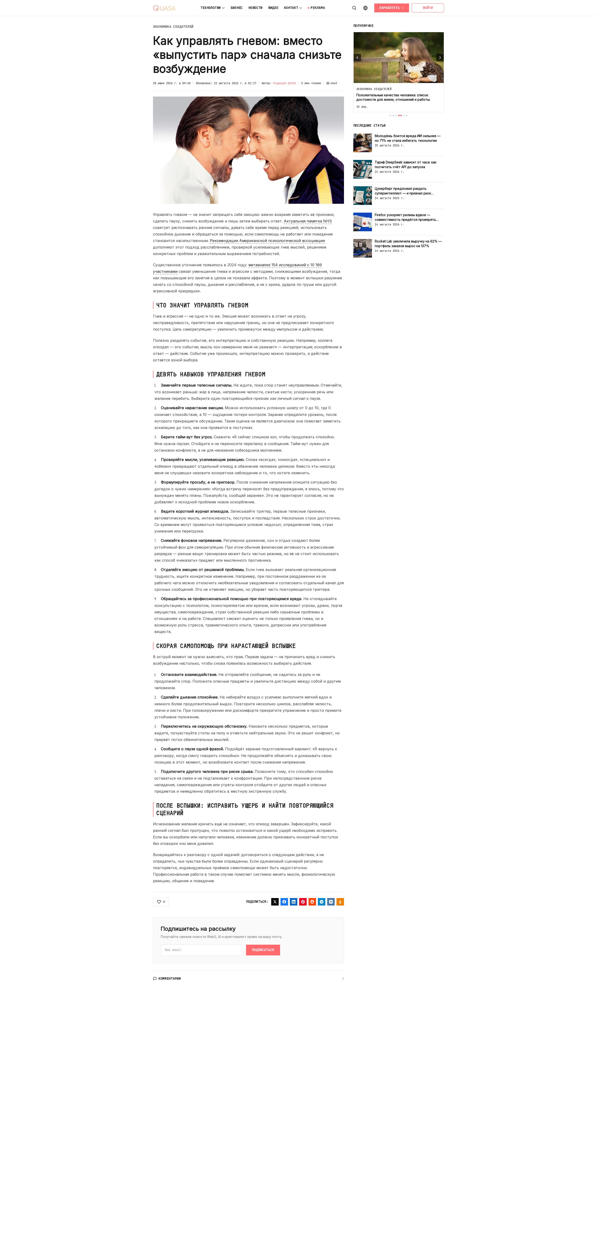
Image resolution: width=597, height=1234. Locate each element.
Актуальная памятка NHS (308, 221)
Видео (273, 8)
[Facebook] (284, 902)
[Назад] (357, 57)
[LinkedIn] (293, 902)
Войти (428, 8)
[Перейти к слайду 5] (404, 115)
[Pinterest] (303, 902)
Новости (255, 8)
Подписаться (263, 950)
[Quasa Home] (164, 8)
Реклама (318, 8)
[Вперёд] (440, 57)
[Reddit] (312, 902)
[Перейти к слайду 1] (390, 115)
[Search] (354, 8)
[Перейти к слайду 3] (396, 115)
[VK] (331, 902)
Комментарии (170, 978)
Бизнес (237, 8)
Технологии (211, 8)
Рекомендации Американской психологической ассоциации (267, 240)
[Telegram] (321, 902)
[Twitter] (275, 902)
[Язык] (365, 8)
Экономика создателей (173, 26)
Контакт (291, 8)
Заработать (389, 8)
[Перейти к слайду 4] (400, 115)
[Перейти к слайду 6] (406, 115)
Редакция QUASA (284, 83)
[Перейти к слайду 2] (393, 115)
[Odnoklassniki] (340, 902)
